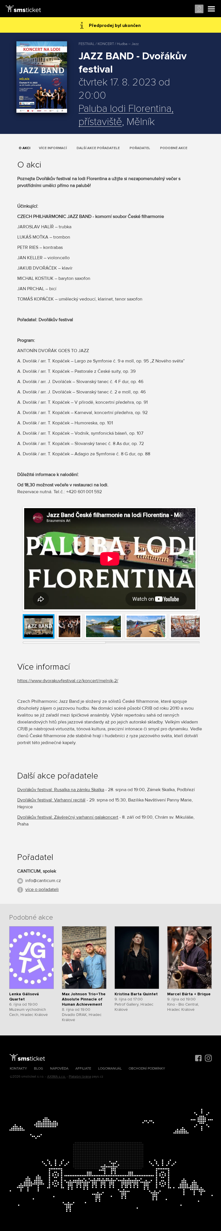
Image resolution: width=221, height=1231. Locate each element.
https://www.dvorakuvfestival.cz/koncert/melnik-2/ (67, 681)
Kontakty (18, 1068)
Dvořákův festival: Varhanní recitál (51, 800)
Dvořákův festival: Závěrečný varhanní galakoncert (67, 817)
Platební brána (80, 1076)
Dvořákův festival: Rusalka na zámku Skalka (60, 790)
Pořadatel (139, 148)
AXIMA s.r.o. (56, 1076)
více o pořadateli (42, 889)
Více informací (53, 148)
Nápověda (59, 1068)
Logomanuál (110, 1068)
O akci (24, 148)
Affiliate (83, 1068)
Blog (38, 1068)
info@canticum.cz (43, 880)
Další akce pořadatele (98, 148)
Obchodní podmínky (147, 1068)
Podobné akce (173, 148)
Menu (211, 9)
